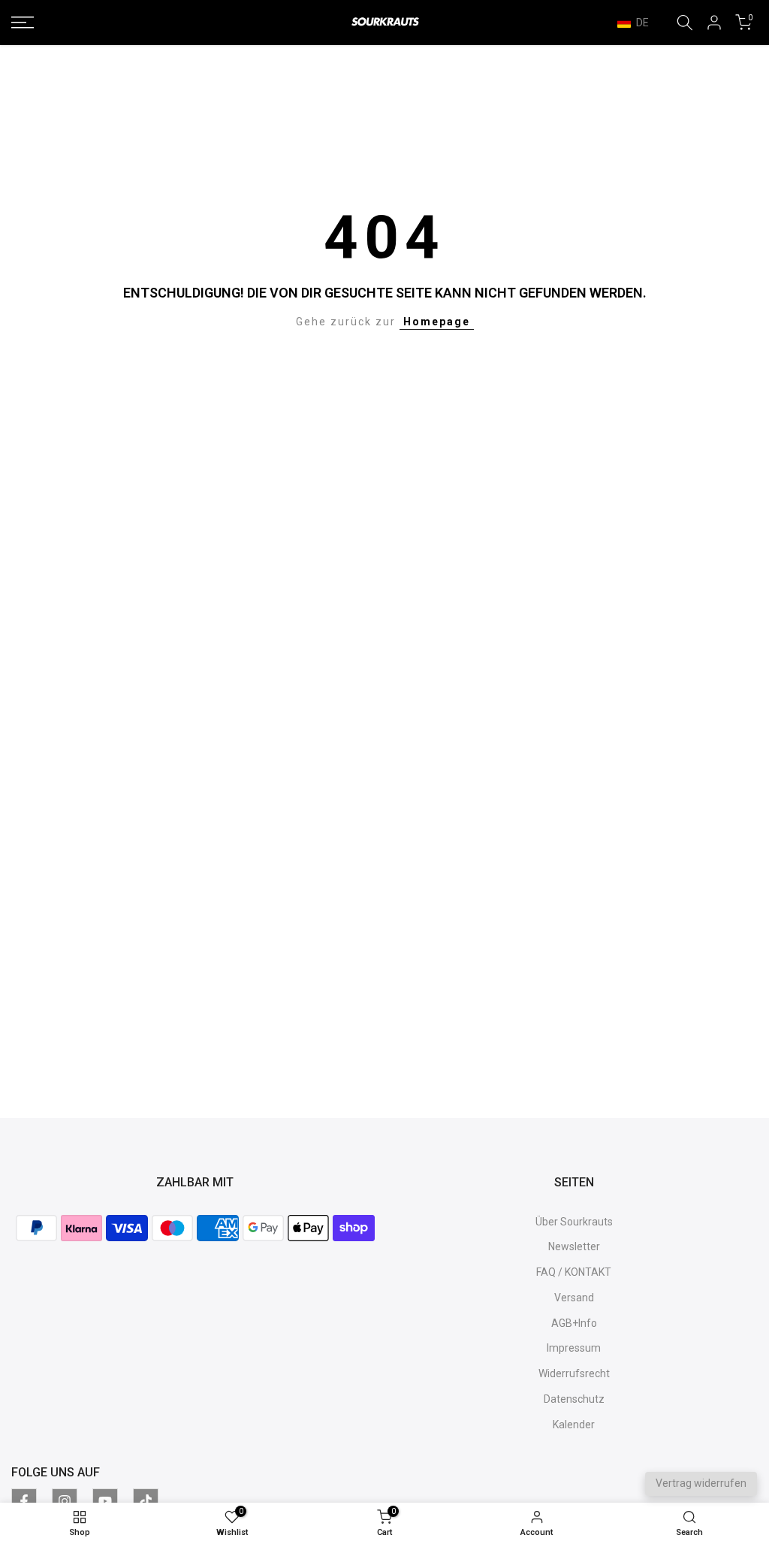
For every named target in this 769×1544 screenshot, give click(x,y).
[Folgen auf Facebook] (24, 1501)
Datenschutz (574, 1399)
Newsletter (574, 1246)
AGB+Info (574, 1323)
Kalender (574, 1425)
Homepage (436, 322)
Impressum (574, 1348)
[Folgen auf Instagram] (64, 1501)
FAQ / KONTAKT (573, 1272)
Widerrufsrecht (574, 1373)
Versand (574, 1298)
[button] (640, 23)
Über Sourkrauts (574, 1222)
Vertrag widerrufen (701, 1483)
